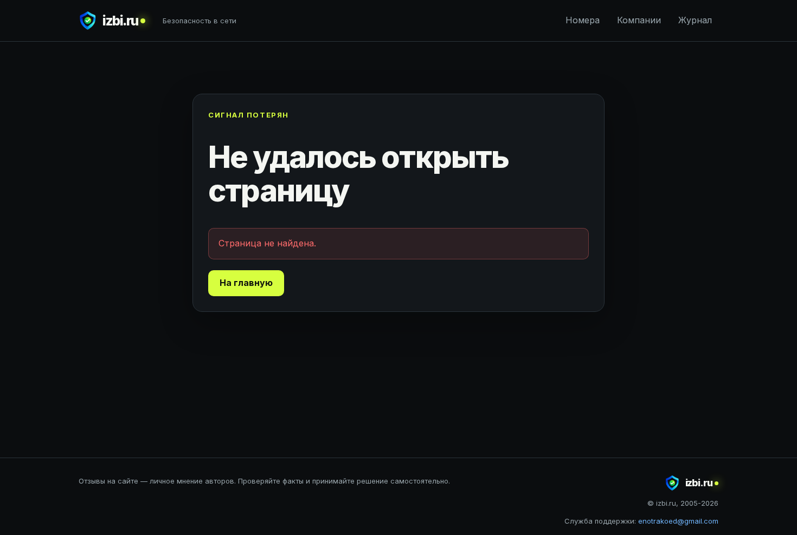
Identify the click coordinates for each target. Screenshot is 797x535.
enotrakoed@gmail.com (678, 521)
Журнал (695, 20)
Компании (639, 20)
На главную (246, 282)
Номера (582, 20)
